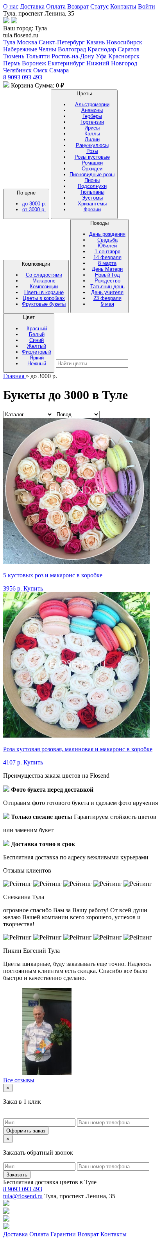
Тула (9, 42)
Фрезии (92, 209)
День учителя (107, 292)
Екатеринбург (66, 63)
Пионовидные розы (92, 174)
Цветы (92, 151)
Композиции (44, 284)
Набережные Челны (29, 49)
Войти (146, 6)
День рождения (107, 234)
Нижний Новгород (111, 63)
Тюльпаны (92, 192)
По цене (31, 201)
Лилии (92, 139)
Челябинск (17, 70)
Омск (40, 70)
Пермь (11, 63)
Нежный (36, 363)
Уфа (101, 56)
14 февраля (107, 257)
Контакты (123, 6)
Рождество (107, 281)
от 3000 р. (34, 209)
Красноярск (124, 56)
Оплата (56, 6)
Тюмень (13, 56)
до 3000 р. (34, 204)
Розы (92, 151)
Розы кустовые (92, 157)
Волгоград (72, 49)
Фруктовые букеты (44, 304)
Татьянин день (107, 286)
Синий (36, 340)
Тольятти (38, 56)
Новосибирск (124, 42)
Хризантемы (92, 204)
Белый (37, 334)
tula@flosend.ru (23, 1196)
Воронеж (34, 63)
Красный (37, 328)
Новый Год (107, 275)
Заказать (16, 1175)
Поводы (107, 263)
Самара (59, 70)
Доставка (32, 6)
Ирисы (92, 128)
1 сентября (107, 251)
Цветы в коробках (44, 298)
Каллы (92, 134)
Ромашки (92, 163)
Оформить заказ (25, 1131)
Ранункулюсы (92, 145)
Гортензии (92, 122)
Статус (99, 6)
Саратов (129, 49)
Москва (27, 42)
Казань (95, 42)
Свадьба (107, 240)
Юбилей (107, 246)
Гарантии (63, 1234)
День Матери (107, 269)
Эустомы (92, 198)
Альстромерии (92, 104)
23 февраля (107, 298)
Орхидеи (92, 169)
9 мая (107, 304)
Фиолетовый (36, 352)
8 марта (107, 263)
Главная (14, 376)
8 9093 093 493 (22, 77)
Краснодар (102, 49)
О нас (10, 6)
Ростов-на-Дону (73, 56)
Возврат (78, 6)
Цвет (36, 340)
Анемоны (92, 110)
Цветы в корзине (44, 292)
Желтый (36, 346)
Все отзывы (18, 1080)
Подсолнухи (92, 186)
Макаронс (43, 281)
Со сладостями (44, 275)
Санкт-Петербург (62, 42)
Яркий (37, 358)
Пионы (92, 180)
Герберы (92, 116)
